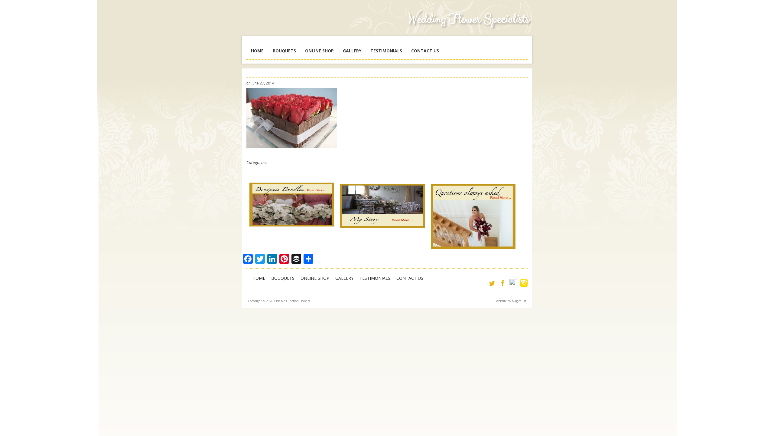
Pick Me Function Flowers (291, 24)
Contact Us (425, 51)
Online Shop (319, 51)
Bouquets (284, 51)
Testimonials (386, 51)
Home (257, 51)
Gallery (352, 51)
